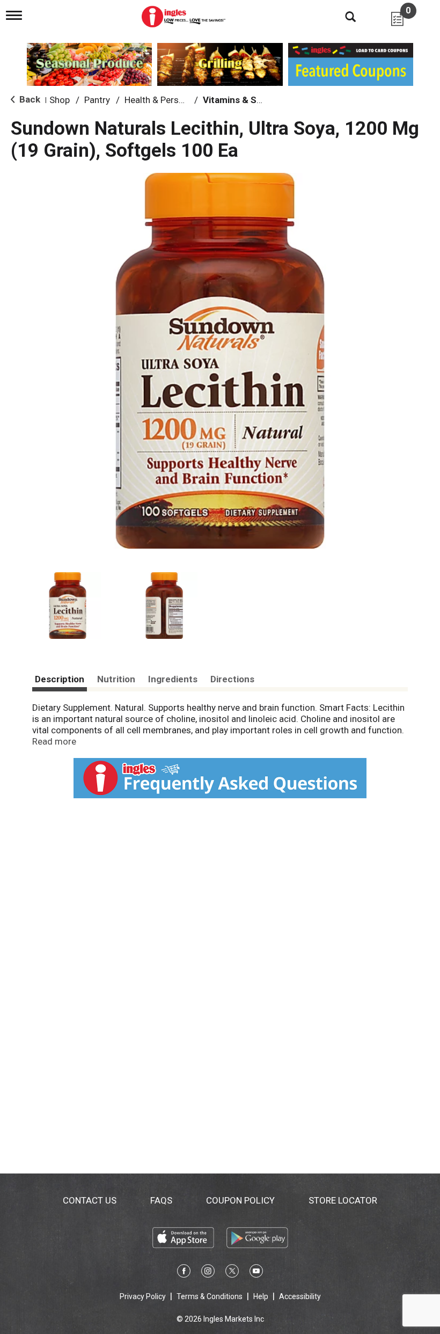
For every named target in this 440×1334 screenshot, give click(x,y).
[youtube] (256, 1273)
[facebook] (183, 1273)
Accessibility (300, 1296)
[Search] (342, 16)
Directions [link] (232, 679)
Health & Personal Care (170, 99)
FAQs (161, 1200)
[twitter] (232, 1273)
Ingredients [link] (172, 679)
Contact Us (89, 1200)
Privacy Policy (143, 1296)
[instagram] (208, 1273)
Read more (54, 741)
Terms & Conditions (210, 1296)
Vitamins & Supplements (255, 99)
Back (28, 99)
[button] (67, 605)
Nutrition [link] (116, 679)
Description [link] (59, 679)
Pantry (97, 99)
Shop (59, 99)
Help (260, 1296)
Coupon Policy (240, 1200)
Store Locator (343, 1200)
